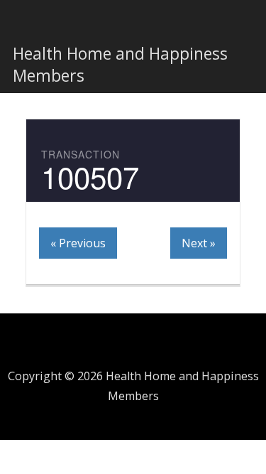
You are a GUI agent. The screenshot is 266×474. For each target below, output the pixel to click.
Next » (199, 243)
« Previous (78, 243)
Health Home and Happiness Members (120, 64)
